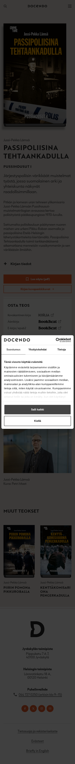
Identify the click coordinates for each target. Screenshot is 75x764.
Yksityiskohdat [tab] (37, 349)
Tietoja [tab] (61, 349)
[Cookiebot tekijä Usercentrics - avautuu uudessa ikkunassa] (55, 340)
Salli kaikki (37, 409)
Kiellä (37, 420)
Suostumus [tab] (13, 349)
